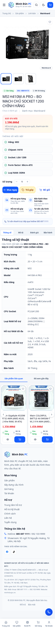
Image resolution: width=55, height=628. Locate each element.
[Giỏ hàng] (50, 5)
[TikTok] (13, 552)
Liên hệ (8, 517)
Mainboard (45, 13)
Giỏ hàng (9, 489)
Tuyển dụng (10, 522)
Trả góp (29, 189)
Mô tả (20, 232)
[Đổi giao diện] (43, 5)
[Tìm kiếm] (36, 5)
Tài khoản (9, 493)
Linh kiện (32, 13)
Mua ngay (12, 189)
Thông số (7, 232)
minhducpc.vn (10, 592)
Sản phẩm (19, 13)
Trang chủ (6, 13)
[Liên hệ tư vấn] (49, 612)
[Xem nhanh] (7, 439)
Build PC (27, 626)
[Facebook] (7, 552)
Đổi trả (23, 604)
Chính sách (10, 513)
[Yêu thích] (50, 22)
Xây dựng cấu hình (14, 484)
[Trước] (3, 414)
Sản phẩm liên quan (14, 378)
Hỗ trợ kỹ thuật (12, 509)
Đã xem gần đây (41, 378)
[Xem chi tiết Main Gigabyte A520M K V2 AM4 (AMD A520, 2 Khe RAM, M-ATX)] (13, 398)
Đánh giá (34, 232)
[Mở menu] (4, 5)
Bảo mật (31, 604)
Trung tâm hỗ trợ (13, 505)
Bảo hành (48, 232)
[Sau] (51, 414)
